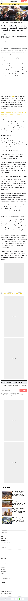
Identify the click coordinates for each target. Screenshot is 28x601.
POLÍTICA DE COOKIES (5, 589)
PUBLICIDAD (3, 556)
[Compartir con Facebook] (13, 599)
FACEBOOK (3, 569)
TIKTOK (2, 573)
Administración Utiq (6, 593)
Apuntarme (23, 390)
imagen (2, 70)
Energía (4, 293)
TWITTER (3, 567)
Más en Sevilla (6, 488)
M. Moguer (3, 41)
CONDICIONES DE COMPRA (6, 587)
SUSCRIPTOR (3, 558)
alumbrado (3, 56)
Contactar (4, 547)
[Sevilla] (14, 4)
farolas (13, 96)
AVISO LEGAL (3, 582)
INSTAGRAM (3, 571)
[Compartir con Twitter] (16, 599)
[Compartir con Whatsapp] (19, 599)
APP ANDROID (4, 538)
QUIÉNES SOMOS (4, 540)
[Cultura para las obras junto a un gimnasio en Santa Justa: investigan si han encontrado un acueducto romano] (13, 114)
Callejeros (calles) (11, 293)
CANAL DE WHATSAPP (5, 542)
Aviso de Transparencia (6, 591)
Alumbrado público (19, 293)
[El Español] (14, 1)
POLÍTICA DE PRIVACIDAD (6, 584)
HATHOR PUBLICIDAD (5, 551)
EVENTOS (3, 554)
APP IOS (2, 536)
